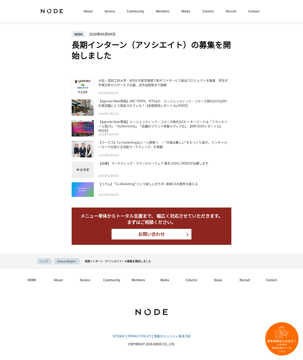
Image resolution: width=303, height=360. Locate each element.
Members (162, 11)
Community (135, 11)
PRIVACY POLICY (139, 336)
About (88, 11)
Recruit (231, 11)
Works (185, 11)
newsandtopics (66, 261)
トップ (44, 261)
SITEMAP (118, 336)
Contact (254, 11)
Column (208, 11)
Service (109, 11)
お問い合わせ (151, 234)
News (218, 280)
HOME (32, 280)
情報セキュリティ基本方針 (172, 336)
